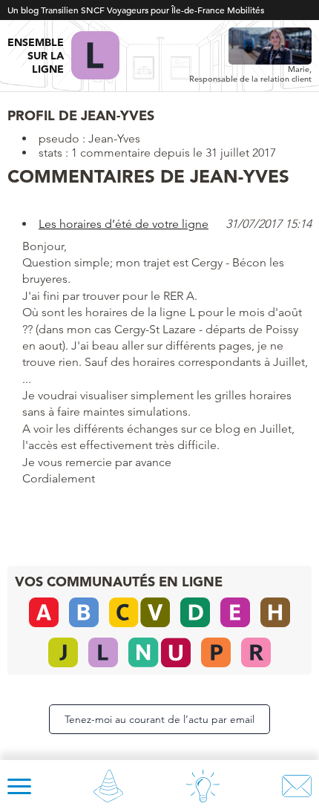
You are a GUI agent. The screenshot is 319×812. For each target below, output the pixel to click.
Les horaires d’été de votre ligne (123, 224)
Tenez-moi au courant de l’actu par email (159, 719)
